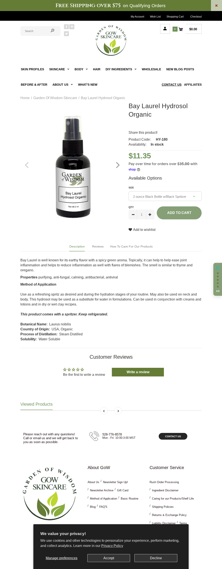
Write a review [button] (138, 372)
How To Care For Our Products (131, 246)
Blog (93, 506)
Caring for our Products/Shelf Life (173, 498)
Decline (156, 558)
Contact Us (173, 436)
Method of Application (103, 498)
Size (131, 187)
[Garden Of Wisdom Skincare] (111, 55)
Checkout (196, 16)
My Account (137, 16)
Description (77, 246)
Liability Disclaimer (164, 523)
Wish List (155, 16)
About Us (93, 482)
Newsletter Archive (101, 490)
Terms (183, 523)
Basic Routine (129, 498)
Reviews (98, 246)
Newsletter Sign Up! (115, 482)
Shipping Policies (163, 506)
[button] (217, 279)
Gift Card (122, 490)
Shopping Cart (175, 16)
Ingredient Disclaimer (165, 490)
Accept (108, 558)
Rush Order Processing (164, 482)
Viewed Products (36, 404)
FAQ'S (103, 506)
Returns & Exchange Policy (169, 515)
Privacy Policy (112, 546)
